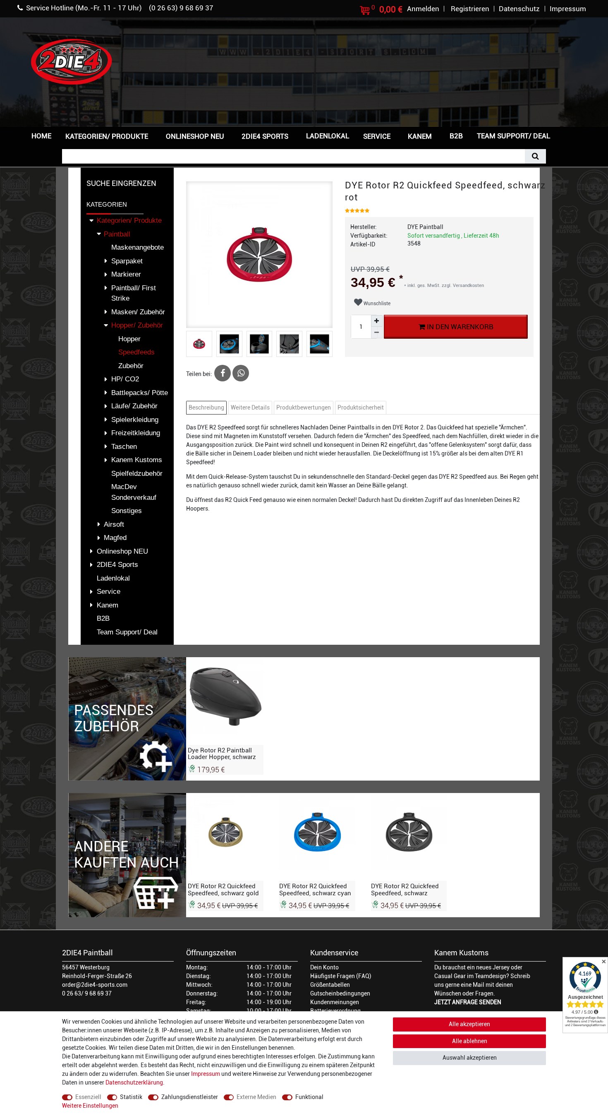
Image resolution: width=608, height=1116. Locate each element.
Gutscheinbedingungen (340, 993)
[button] (570, 135)
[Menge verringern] (377, 332)
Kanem (420, 136)
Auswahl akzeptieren (470, 1057)
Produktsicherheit (361, 407)
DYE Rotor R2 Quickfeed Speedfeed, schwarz (405, 889)
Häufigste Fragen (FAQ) (340, 976)
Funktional (309, 1097)
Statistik (131, 1097)
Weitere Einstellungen (90, 1105)
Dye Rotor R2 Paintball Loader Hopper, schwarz (222, 754)
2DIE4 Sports (265, 136)
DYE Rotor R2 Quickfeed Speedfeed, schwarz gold (223, 889)
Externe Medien (256, 1097)
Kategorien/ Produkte (106, 136)
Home (41, 136)
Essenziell (88, 1097)
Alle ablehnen (469, 1041)
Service (376, 136)
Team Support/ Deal (513, 136)
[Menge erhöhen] (377, 321)
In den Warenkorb (459, 327)
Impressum (205, 1073)
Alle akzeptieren (469, 1024)
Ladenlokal (327, 136)
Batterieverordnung (335, 1011)
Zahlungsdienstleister (189, 1097)
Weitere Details (250, 407)
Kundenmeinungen (334, 1002)
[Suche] (535, 156)
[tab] (207, 408)
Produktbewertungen (303, 407)
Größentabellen (330, 984)
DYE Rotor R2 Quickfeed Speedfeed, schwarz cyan (315, 889)
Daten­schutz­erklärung (134, 1082)
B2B (456, 136)
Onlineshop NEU (195, 136)
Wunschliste (376, 303)
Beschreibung (206, 407)
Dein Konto (324, 967)
